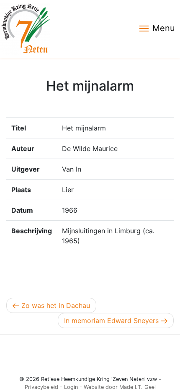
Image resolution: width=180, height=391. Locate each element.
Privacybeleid (41, 387)
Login (71, 387)
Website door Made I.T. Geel (120, 387)
